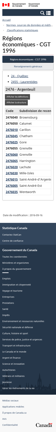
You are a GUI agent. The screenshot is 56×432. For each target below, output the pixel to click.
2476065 (12, 161)
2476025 (12, 142)
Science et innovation (13, 363)
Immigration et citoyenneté (16, 284)
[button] (28, 12)
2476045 (12, 136)
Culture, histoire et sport (15, 333)
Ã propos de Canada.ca (14, 412)
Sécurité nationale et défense (17, 327)
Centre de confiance (12, 240)
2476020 (12, 167)
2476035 (12, 192)
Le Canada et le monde (14, 351)
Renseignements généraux (28, 66)
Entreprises (8, 296)
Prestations (8, 302)
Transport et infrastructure (16, 345)
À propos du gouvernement (16, 268)
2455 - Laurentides (24, 82)
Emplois (6, 278)
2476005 (12, 186)
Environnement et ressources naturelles (23, 321)
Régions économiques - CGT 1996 (28, 59)
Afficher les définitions (17, 96)
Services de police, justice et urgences (22, 339)
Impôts (6, 315)
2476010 (12, 130)
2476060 (12, 154)
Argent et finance (11, 357)
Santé (5, 309)
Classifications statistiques (22, 30)
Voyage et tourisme (12, 290)
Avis (4, 418)
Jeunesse (7, 382)
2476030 (12, 173)
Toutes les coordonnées (14, 256)
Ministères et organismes (15, 262)
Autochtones (8, 369)
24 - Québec (19, 76)
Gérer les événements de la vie (18, 388)
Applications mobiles (13, 406)
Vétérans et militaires (13, 376)
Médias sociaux (10, 400)
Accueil (6, 20)
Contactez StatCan (11, 234)
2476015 (12, 179)
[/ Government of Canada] (21, 5)
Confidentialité (10, 424)
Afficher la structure (16, 102)
